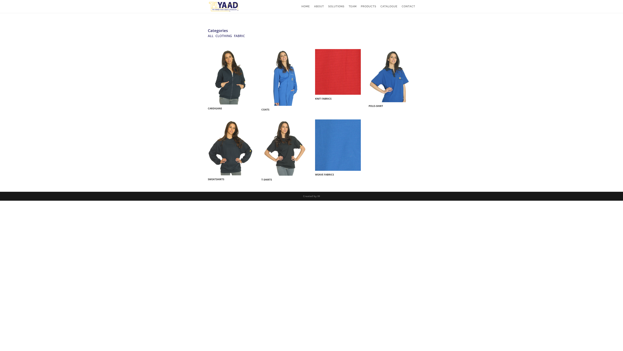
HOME (305, 6)
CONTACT (408, 6)
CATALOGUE (388, 6)
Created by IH (311, 196)
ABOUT (319, 6)
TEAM (353, 6)
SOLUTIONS (336, 6)
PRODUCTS (368, 6)
